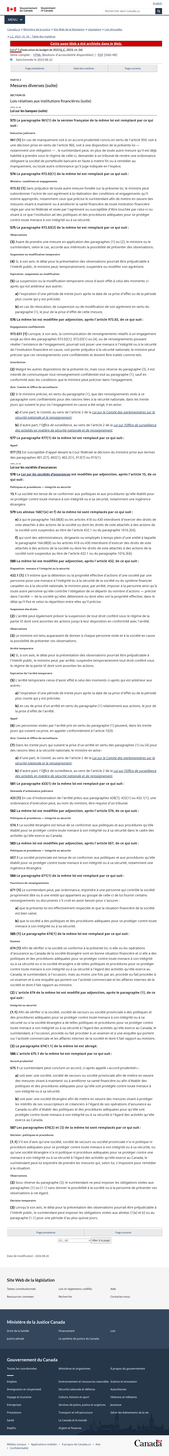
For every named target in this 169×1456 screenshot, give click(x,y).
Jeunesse (115, 1405)
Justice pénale (15, 1338)
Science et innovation (123, 1381)
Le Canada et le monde (73, 1420)
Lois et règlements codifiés (75, 1289)
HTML (37, 55)
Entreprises (14, 1405)
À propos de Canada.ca (76, 1444)
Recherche (65, 1296)
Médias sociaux (16, 1444)
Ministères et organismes (74, 1368)
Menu (16, 19)
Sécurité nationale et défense (77, 1389)
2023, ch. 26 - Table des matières (32, 36)
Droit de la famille (18, 1331)
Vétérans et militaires (123, 1397)
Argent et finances (70, 1428)
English (157, 3)
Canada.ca (13, 29)
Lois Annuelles (113, 29)
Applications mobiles (44, 1444)
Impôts (11, 1428)
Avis (98, 1444)
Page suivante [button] (133, 68)
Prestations (14, 1412)
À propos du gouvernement (127, 1368)
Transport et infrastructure (76, 1412)
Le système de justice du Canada (79, 1338)
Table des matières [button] (83, 68)
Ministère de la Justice (37, 29)
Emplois (12, 1381)
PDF (100, 55)
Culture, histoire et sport (74, 1397)
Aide (113, 1289)
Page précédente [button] (34, 68)
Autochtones (118, 1389)
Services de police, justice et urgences (82, 1405)
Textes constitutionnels (21, 1289)
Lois (112, 1331)
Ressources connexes (20, 1296)
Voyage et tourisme (19, 1397)
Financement (67, 1331)
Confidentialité (19, 1448)
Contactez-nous (120, 1296)
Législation (94, 29)
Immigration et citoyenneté (24, 1389)
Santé (10, 1420)
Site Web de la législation (69, 29)
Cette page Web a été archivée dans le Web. (86, 43)
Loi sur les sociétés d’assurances (45, 474)
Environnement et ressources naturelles (84, 1381)
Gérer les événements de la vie (129, 1412)
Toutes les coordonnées (22, 1368)
